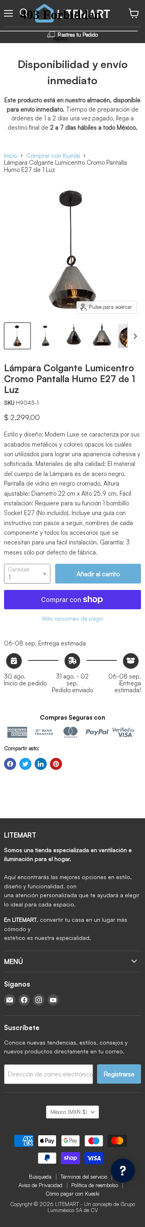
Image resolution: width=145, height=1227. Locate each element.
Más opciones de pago (72, 618)
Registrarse (119, 1074)
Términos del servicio (83, 1176)
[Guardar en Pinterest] (56, 764)
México (68, 1112)
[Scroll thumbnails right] (133, 336)
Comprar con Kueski (53, 155)
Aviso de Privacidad (40, 1185)
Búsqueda (40, 1176)
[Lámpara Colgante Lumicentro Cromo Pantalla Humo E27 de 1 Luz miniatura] (17, 336)
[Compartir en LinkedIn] (41, 764)
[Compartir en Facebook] (10, 764)
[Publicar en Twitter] (25, 764)
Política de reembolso (94, 1185)
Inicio (10, 155)
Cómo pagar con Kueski (72, 1193)
